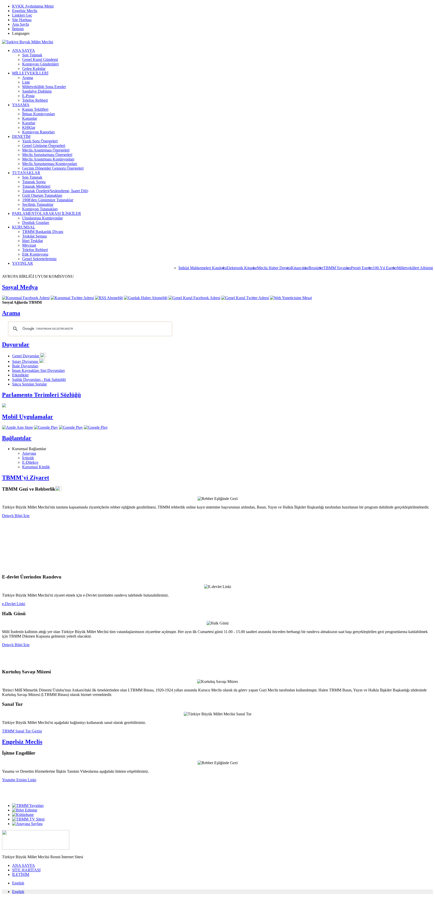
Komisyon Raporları (38, 132)
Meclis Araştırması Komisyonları (48, 159)
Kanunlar (29, 118)
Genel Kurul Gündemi (40, 59)
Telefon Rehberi (35, 100)
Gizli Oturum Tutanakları (42, 195)
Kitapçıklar (300, 268)
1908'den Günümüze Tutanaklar (47, 200)
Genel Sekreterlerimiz (39, 259)
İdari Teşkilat (32, 241)
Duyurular (15, 344)
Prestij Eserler (362, 268)
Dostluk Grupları (35, 222)
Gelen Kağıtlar (34, 68)
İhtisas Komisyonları (38, 114)
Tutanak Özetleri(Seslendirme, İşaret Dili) (55, 191)
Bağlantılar (16, 438)
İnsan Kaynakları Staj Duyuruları (38, 370)
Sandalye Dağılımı (37, 91)
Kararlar (28, 123)
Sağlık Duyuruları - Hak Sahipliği (39, 379)
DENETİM (21, 136)
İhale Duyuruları (25, 366)
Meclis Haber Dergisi (274, 268)
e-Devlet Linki (13, 604)
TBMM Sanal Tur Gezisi (22, 731)
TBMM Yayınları (337, 268)
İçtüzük (28, 458)
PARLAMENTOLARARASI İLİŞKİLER (46, 213)
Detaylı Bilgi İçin (15, 516)
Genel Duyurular (26, 356)
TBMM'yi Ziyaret (25, 477)
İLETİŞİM (20, 874)
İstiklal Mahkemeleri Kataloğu (202, 268)
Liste (26, 82)
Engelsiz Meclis (24, 11)
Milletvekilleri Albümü (415, 268)
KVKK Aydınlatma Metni (33, 6)
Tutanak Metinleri (36, 186)
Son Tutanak (32, 55)
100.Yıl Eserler (385, 268)
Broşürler (316, 268)
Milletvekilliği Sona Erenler (44, 87)
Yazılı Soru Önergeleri (40, 141)
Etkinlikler (20, 375)
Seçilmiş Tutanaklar (37, 204)
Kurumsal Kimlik (36, 467)
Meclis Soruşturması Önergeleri (47, 154)
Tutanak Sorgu (34, 182)
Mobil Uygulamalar (27, 416)
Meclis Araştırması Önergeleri (45, 150)
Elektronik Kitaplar (242, 268)
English (18, 883)
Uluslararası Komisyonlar (42, 218)
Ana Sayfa (20, 24)
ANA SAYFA (23, 50)
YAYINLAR (22, 263)
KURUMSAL (23, 227)
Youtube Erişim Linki (19, 780)
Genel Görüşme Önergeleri (43, 145)
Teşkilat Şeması (34, 236)
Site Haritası (21, 20)
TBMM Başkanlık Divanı (42, 231)
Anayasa (29, 453)
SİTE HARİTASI (26, 870)
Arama (27, 77)
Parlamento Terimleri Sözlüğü (41, 395)
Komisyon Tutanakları (40, 209)
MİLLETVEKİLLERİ (30, 73)
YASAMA (20, 105)
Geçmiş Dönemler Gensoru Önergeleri (53, 168)
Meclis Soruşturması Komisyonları (49, 164)
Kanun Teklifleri (35, 109)
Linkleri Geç (22, 15)
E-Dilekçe (30, 462)
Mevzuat (29, 245)
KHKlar (28, 127)
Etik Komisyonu (35, 254)
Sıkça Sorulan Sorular (29, 384)
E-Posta (28, 96)
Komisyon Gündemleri (40, 64)
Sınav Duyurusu (25, 361)
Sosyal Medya (20, 287)
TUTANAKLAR (26, 173)
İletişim (18, 29)
